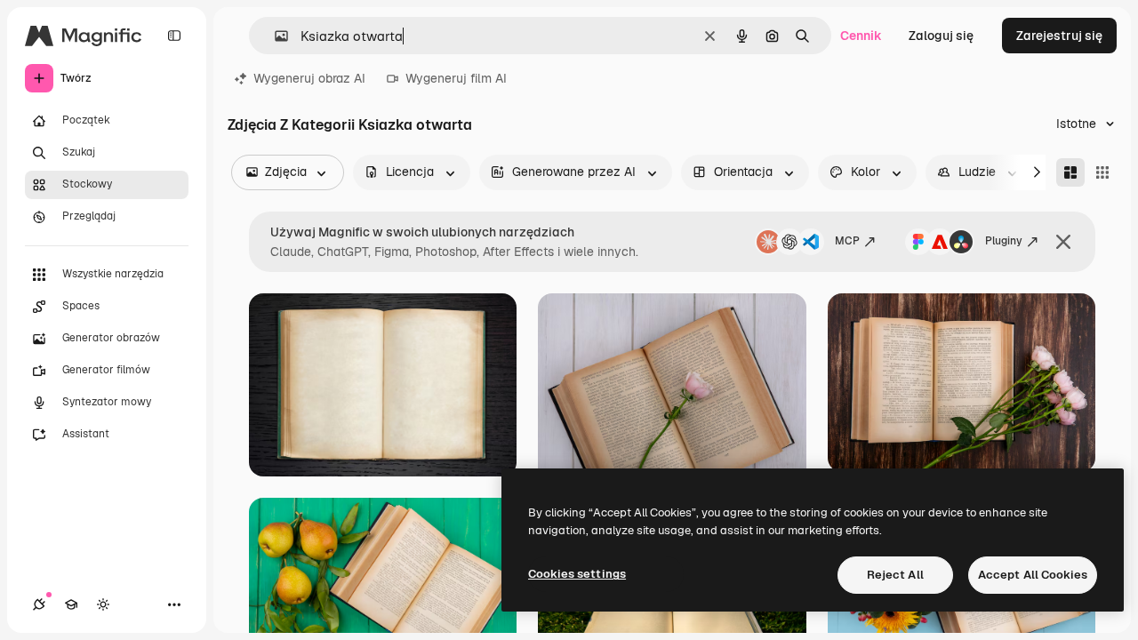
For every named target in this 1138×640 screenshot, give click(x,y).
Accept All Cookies (1032, 574)
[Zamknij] (1063, 241)
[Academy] (71, 604)
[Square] (1102, 172)
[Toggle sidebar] (174, 35)
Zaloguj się (941, 36)
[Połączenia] (39, 604)
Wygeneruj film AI (456, 78)
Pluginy (1003, 241)
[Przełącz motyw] (103, 604)
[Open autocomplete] (274, 36)
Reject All (895, 574)
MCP (847, 241)
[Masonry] (1070, 172)
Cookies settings (577, 573)
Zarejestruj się (1059, 36)
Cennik (861, 36)
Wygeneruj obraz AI (309, 78)
